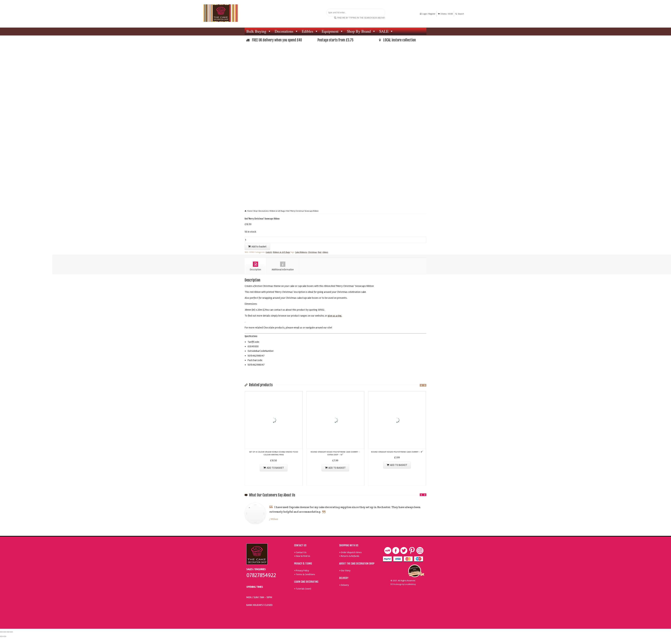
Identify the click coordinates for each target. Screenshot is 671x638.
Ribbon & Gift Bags (277, 211)
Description (255, 269)
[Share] (4, 631)
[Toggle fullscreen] (8, 631)
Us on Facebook (395, 550)
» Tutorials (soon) (302, 588)
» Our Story (344, 570)
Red (319, 252)
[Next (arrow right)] (4, 636)
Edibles (307, 31)
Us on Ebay (387, 550)
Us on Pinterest (411, 550)
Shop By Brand (359, 31)
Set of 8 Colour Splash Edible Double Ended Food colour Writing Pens (273, 453)
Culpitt (269, 252)
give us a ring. (335, 315)
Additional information (283, 269)
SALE (383, 31)
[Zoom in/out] (11, 631)
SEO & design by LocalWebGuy (403, 584)
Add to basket (258, 246)
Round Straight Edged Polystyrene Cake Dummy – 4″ (397, 452)
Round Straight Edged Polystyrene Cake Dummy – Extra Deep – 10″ (335, 453)
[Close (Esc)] (1, 631)
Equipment (330, 31)
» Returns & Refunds (349, 556)
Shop (255, 211)
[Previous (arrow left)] (1, 636)
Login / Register (428, 14)
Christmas (312, 252)
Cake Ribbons (301, 252)
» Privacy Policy (301, 570)
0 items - (447, 14)
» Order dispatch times (350, 552)
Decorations (284, 31)
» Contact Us (300, 552)
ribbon (325, 252)
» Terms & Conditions (304, 574)
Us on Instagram (419, 550)
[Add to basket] (273, 394)
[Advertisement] (335, 74)
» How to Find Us (302, 556)
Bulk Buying (256, 31)
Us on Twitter (403, 550)
